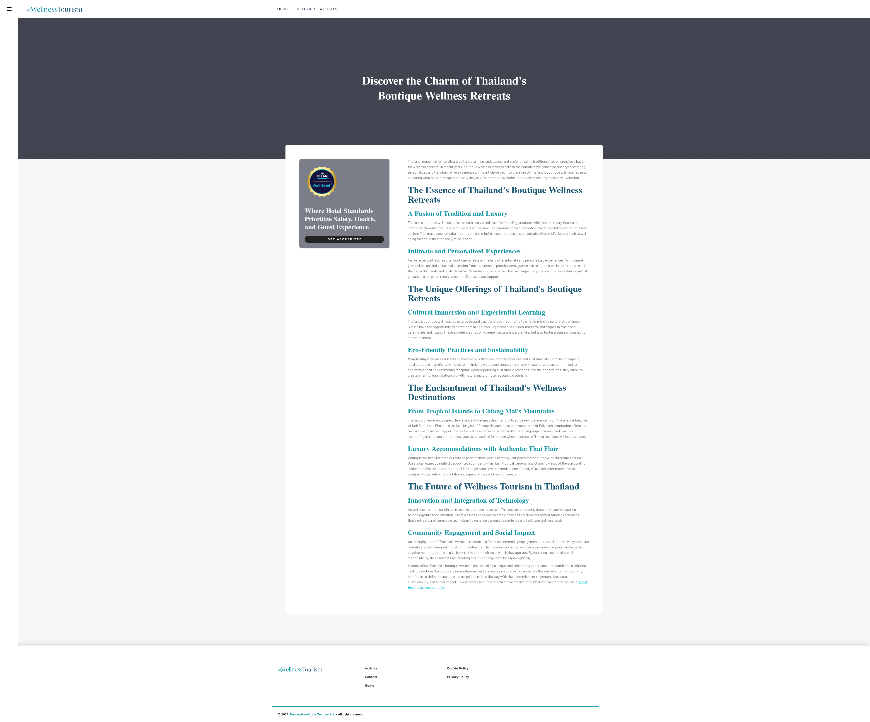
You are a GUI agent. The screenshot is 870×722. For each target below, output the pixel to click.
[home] (57, 9)
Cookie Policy (458, 668)
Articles (371, 668)
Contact (371, 676)
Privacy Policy (458, 676)
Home (369, 685)
